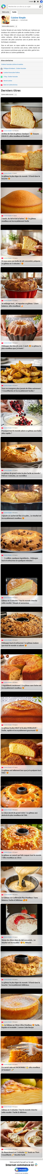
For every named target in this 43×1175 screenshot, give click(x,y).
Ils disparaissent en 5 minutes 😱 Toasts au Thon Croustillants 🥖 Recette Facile (20, 1154)
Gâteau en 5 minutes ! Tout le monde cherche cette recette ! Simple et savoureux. (19, 602)
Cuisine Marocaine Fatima (11, 72)
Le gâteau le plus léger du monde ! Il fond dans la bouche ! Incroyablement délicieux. (21, 984)
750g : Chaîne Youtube (10, 76)
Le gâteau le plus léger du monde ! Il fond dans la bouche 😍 (21, 177)
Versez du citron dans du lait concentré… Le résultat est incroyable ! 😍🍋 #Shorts (18, 941)
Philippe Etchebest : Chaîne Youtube (14, 68)
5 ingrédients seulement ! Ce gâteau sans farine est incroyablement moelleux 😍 (21, 687)
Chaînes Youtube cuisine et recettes (12, 64)
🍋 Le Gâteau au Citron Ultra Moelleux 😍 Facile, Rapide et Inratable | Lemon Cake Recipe (21, 1026)
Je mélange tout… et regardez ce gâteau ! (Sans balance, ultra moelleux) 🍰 (20, 305)
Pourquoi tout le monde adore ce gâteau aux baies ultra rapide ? (21, 432)
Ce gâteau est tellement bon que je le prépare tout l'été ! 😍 (21, 772)
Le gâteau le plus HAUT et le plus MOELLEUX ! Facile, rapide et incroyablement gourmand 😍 (20, 729)
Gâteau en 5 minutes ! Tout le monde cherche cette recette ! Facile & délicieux (19, 1111)
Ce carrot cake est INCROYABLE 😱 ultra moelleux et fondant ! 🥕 (21, 1069)
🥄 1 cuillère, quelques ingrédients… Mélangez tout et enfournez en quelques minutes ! (20, 559)
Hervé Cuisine (7, 81)
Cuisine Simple (18, 18)
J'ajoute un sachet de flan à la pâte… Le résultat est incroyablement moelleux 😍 (21, 517)
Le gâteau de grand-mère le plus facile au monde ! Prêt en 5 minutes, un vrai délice (21, 475)
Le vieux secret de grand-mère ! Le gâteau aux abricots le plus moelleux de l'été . (19, 814)
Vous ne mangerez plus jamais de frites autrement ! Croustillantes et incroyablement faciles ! (21, 390)
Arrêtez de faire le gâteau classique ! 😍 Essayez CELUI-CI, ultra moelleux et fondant (20, 135)
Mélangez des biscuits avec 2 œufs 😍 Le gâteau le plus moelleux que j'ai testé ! (21, 347)
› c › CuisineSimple (19, 20)
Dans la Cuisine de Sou (10, 85)
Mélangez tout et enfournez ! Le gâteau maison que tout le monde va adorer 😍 (20, 644)
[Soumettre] (40, 6)
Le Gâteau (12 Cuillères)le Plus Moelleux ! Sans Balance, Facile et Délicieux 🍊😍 (20, 899)
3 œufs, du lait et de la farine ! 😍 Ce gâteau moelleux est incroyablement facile (19, 220)
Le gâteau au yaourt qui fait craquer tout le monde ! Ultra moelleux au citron (21, 856)
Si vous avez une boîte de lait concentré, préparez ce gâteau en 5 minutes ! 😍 (21, 262)
